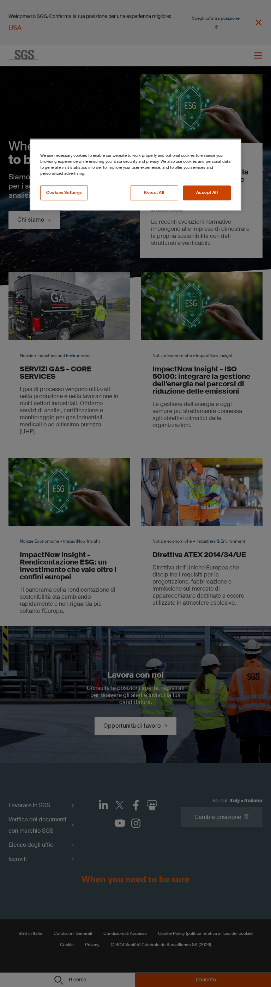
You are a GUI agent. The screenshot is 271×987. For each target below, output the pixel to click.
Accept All (207, 193)
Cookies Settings (64, 193)
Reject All (154, 193)
